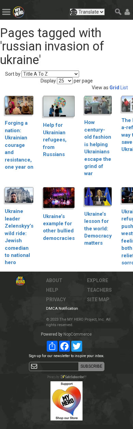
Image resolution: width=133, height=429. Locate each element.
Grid (114, 87)
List (124, 87)
